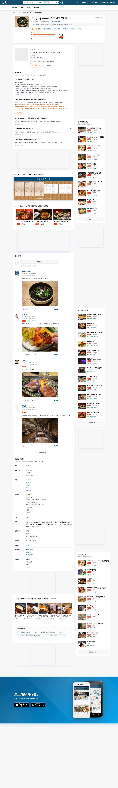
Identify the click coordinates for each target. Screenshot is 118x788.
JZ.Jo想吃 (25, 314)
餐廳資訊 (14, 7)
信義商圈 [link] (28, 465)
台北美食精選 (36, 29)
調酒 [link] (27, 487)
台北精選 (19, 12)
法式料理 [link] (28, 480)
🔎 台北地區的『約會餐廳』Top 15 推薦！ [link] (55, 636)
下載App (91, 2)
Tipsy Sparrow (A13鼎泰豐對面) (50, 18)
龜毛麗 (24, 406)
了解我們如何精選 (55, 21)
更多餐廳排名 (89, 219)
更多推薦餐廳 (89, 422)
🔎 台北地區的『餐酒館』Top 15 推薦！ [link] (28, 632)
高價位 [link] (28, 545)
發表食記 (84, 2)
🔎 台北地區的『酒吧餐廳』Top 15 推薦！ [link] (51, 632)
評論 (28, 7)
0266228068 (39, 57)
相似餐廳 (36, 7)
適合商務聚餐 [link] (29, 555)
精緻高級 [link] (65, 29)
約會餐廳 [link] (72, 29)
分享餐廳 (49, 65)
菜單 (22, 7)
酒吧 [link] (59, 29)
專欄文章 (97, 2)
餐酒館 (24, 12)
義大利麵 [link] (28, 490)
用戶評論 (18, 256)
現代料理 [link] (28, 482)
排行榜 (112, 2)
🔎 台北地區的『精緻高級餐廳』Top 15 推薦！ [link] (29, 636)
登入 (78, 2)
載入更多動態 (42, 452)
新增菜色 (54, 598)
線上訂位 (37, 65)
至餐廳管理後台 (47, 198)
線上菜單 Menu (43, 179)
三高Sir (24, 360)
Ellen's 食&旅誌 (26, 271)
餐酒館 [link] (54, 29)
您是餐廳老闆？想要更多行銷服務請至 (42, 61)
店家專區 (104, 2)
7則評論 (61, 38)
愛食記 (14, 12)
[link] (95, 132)
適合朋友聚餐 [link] (29, 549)
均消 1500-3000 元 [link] (31, 540)
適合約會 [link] (28, 552)
